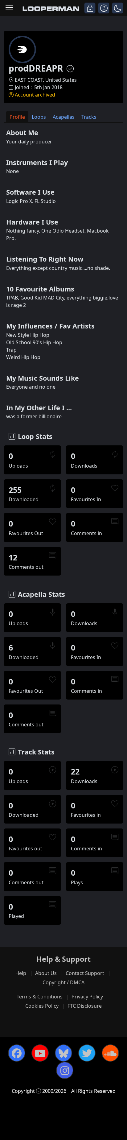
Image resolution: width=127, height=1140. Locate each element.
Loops (39, 117)
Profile (17, 117)
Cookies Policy (42, 1005)
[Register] (103, 8)
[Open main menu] (9, 8)
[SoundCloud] (110, 1053)
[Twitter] (87, 1053)
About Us (46, 973)
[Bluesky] (63, 1053)
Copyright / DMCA (63, 982)
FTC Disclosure (85, 1005)
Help (20, 973)
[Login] (90, 8)
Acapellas (64, 117)
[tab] (17, 116)
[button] (117, 8)
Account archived (35, 94)
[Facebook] (16, 1053)
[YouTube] (40, 1053)
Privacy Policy (87, 996)
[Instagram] (64, 1070)
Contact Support (85, 973)
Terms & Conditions (40, 996)
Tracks (88, 117)
